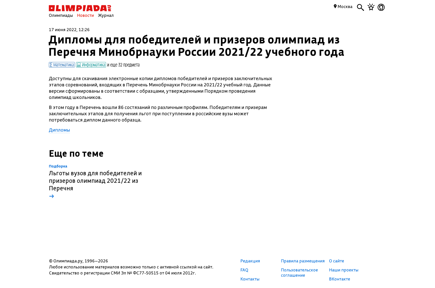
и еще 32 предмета (123, 64)
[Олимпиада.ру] (80, 8)
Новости (85, 15)
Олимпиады (61, 15)
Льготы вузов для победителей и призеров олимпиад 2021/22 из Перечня (95, 181)
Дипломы (59, 130)
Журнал (106, 15)
